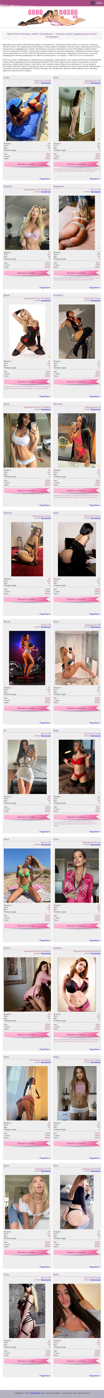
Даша (6, 295)
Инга (55, 77)
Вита (55, 1165)
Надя (56, 1057)
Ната (6, 839)
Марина (7, 186)
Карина (7, 512)
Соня (6, 77)
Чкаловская (46, 83)
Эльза (6, 621)
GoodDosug (35, 1393)
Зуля (6, 1165)
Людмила (58, 186)
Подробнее (45, 179)
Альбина (58, 295)
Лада (56, 730)
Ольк (56, 839)
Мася (56, 621)
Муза (56, 1274)
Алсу (6, 1274)
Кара (55, 512)
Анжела (57, 948)
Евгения (57, 404)
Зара (6, 1057)
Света (6, 948)
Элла (6, 404)
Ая (4, 730)
